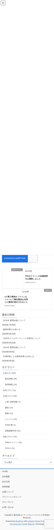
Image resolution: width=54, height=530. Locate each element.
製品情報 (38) (11, 379)
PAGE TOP (49, 511)
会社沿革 (6, 481)
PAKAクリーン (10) (13, 442)
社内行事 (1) (10, 425)
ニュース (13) (11, 419)
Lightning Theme (33, 521)
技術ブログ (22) (10, 437)
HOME (5, 471)
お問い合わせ (8, 507)
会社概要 (6, 476)
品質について (8, 492)
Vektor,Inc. (31, 524)
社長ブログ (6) (9, 390)
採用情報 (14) (11, 384)
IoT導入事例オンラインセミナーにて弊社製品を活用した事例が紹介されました (16, 299)
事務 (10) (9, 413)
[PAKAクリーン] (12, 278)
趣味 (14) (9, 408)
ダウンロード (8, 502)
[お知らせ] (41, 299)
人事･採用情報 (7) (13, 402)
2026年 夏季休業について (14, 320)
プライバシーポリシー (11, 497)
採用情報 (6, 487)
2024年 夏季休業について (14, 347)
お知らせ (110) (9, 373)
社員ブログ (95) (10, 396)
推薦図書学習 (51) (13, 431)
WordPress (19, 521)
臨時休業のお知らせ (11, 329)
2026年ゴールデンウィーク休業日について (21, 338)
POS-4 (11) (10, 448)
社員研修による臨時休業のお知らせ (18, 356)
